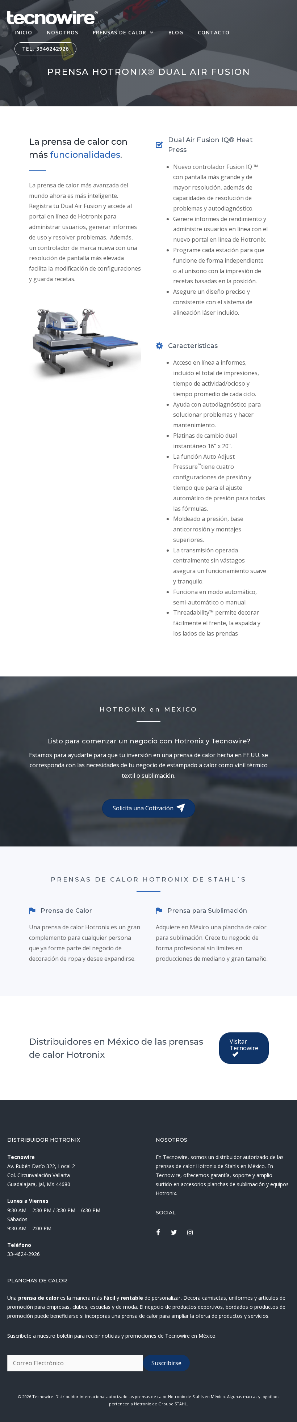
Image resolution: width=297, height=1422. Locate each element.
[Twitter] (174, 1233)
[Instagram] (190, 1233)
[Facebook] (158, 1233)
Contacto (214, 32)
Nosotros (62, 32)
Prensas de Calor (119, 32)
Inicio (23, 32)
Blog (175, 32)
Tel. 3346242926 (45, 48)
